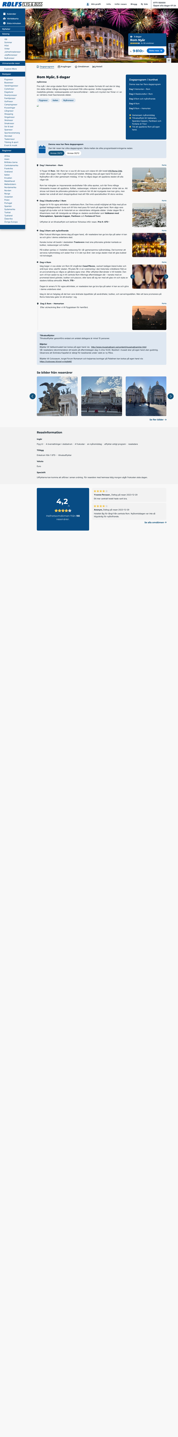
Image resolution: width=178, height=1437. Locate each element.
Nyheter (6, 29)
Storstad (8, 136)
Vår (5, 39)
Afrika (7, 156)
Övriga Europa (11, 222)
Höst (6, 45)
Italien (7, 175)
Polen (6, 200)
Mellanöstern (10, 184)
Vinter (7, 48)
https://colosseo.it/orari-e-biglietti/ (56, 361)
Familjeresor (9, 98)
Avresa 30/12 (73, 153)
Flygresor (8, 79)
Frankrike (8, 168)
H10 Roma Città (115, 171)
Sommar (8, 42)
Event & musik (10, 145)
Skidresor (8, 120)
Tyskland (8, 215)
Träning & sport (11, 142)
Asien (6, 159)
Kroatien (8, 178)
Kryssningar (9, 107)
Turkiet (7, 212)
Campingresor (10, 104)
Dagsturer (8, 92)
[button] (79, 122)
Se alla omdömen (154, 522)
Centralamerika (11, 165)
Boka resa (154, 50)
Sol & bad (8, 126)
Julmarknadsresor (12, 52)
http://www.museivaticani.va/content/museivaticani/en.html (118, 347)
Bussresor (8, 82)
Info (108, 4)
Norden (7, 190)
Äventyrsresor (10, 95)
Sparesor (8, 129)
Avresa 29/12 (56, 153)
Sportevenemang (12, 133)
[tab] (46, 67)
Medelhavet (9, 181)
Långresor (9, 111)
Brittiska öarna (10, 162)
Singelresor (9, 117)
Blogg (134, 4)
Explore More (10, 69)
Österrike (8, 218)
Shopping (8, 114)
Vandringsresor (11, 85)
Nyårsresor (9, 58)
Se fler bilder (157, 419)
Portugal (8, 203)
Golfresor (8, 101)
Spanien (8, 206)
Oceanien (8, 197)
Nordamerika (10, 187)
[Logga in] (88, 4)
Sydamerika (9, 209)
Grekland (8, 171)
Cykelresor (9, 89)
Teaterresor (9, 139)
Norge (7, 193)
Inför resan (121, 4)
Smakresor (9, 123)
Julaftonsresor (10, 55)
